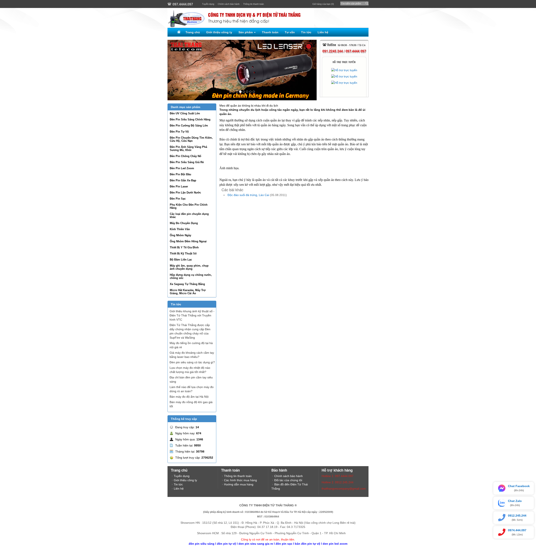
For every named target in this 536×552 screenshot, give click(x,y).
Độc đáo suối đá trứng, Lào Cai (248, 195)
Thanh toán (270, 32)
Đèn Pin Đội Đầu (180, 174)
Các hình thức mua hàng (240, 480)
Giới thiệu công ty (219, 32)
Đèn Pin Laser (179, 186)
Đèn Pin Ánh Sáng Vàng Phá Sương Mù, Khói (188, 148)
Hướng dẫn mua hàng (238, 484)
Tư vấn (290, 32)
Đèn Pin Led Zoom (182, 168)
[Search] (366, 2)
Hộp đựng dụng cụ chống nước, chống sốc (191, 276)
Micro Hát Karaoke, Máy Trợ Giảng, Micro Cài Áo (188, 292)
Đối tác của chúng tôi (288, 480)
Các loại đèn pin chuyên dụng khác (189, 215)
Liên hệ (323, 32)
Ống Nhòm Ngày (180, 235)
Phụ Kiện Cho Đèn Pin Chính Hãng (188, 206)
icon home (178, 32)
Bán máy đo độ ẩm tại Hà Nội (189, 396)
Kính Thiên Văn (180, 229)
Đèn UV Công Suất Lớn (185, 113)
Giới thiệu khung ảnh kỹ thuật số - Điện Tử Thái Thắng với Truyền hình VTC (192, 315)
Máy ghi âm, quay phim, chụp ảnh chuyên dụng (189, 267)
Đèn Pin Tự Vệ (179, 131)
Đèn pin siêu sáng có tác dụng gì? (192, 362)
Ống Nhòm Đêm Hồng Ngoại (188, 241)
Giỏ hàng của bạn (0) (323, 4)
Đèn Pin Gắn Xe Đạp (183, 180)
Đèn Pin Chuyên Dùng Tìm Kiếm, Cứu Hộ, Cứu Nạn (191, 139)
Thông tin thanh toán (253, 4)
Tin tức (306, 32)
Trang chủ (193, 32)
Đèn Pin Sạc (178, 198)
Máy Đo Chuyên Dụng (184, 223)
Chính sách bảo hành (229, 4)
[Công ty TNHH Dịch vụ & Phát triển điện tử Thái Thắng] (268, 18)
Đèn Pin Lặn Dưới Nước (185, 192)
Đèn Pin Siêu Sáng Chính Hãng (190, 119)
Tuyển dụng (208, 4)
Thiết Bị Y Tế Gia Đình (184, 247)
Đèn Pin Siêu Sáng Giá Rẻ (187, 162)
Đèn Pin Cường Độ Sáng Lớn (189, 125)
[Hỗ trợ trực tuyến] (344, 70)
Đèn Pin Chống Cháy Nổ (185, 156)
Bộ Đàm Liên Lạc (181, 259)
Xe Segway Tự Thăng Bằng (187, 284)
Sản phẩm (246, 32)
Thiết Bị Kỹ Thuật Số (183, 253)
